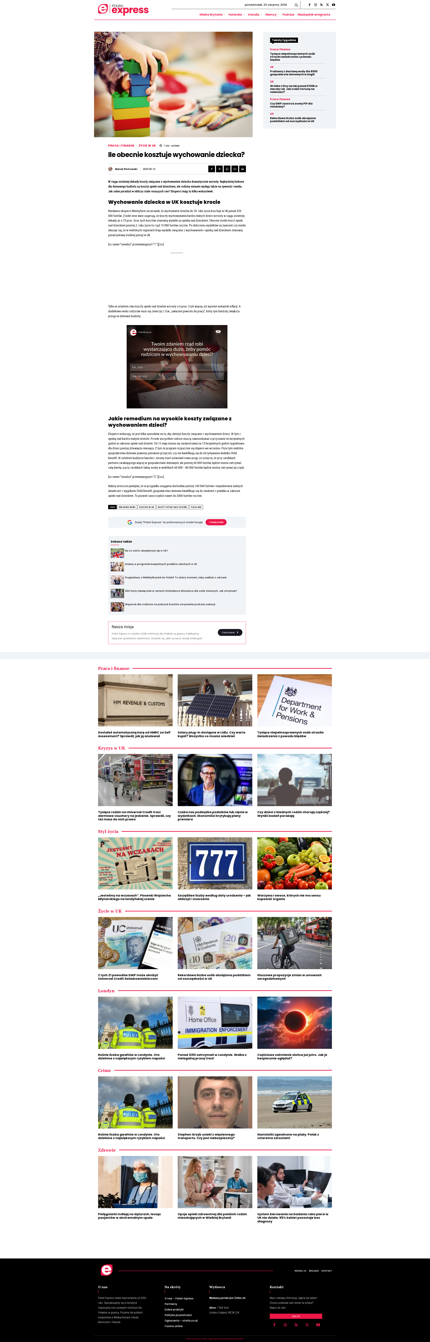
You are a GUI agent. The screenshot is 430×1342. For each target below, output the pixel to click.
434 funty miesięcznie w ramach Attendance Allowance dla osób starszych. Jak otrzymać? (181, 591)
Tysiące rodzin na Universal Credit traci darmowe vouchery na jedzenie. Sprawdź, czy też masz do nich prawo (134, 815)
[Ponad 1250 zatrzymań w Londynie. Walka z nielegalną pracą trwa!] (215, 1023)
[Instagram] (315, 5)
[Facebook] (309, 5)
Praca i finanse (121, 145)
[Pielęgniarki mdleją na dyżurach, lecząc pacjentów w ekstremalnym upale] (135, 1182)
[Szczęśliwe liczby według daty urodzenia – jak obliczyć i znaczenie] (215, 863)
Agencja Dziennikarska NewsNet (225, 1338)
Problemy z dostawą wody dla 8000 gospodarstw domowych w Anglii (293, 73)
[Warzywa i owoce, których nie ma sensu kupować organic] (294, 863)
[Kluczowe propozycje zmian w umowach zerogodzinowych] (294, 943)
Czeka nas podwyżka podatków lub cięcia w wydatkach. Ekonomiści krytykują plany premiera (213, 815)
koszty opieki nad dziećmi (172, 507)
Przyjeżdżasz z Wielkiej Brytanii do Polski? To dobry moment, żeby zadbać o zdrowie (176, 577)
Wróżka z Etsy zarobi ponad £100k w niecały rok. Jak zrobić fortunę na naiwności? (293, 89)
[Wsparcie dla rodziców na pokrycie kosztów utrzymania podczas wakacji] (117, 607)
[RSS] (321, 5)
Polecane (196, 507)
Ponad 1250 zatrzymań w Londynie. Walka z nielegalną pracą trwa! (212, 1057)
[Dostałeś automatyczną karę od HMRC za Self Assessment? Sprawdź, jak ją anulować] (135, 700)
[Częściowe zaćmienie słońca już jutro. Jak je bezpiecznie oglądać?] (294, 1023)
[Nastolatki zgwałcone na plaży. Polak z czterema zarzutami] (294, 1102)
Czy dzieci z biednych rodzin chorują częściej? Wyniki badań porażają (293, 814)
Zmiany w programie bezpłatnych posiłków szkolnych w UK (161, 564)
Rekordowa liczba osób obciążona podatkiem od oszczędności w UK (293, 119)
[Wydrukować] (242, 169)
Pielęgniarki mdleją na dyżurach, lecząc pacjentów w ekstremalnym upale (129, 1216)
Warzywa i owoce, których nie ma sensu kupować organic (289, 897)
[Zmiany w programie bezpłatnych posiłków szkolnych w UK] (117, 566)
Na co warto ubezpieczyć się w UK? (146, 550)
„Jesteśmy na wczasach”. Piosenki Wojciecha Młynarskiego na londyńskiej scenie (134, 897)
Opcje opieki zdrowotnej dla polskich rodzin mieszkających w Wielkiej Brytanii (212, 1216)
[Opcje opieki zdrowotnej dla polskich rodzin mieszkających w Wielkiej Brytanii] (215, 1182)
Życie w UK (147, 145)
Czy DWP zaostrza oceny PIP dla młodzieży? (291, 105)
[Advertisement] (177, 278)
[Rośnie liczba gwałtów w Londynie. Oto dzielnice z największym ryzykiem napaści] (135, 1023)
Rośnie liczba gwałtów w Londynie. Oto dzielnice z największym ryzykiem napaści (131, 1057)
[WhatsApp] (227, 169)
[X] (328, 5)
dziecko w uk (146, 507)
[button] (296, 5)
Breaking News (127, 507)
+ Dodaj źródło (216, 522)
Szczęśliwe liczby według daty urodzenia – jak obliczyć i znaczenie (214, 897)
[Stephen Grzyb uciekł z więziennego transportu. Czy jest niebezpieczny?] (215, 1102)
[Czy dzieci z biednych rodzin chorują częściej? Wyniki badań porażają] (294, 780)
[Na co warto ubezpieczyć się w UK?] (117, 553)
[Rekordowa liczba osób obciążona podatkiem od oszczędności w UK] (215, 943)
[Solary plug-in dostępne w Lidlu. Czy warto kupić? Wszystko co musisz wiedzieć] (215, 700)
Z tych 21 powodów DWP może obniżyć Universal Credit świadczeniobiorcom (128, 977)
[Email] (234, 169)
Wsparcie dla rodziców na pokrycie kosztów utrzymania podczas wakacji (170, 604)
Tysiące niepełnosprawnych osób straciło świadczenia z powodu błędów (292, 57)
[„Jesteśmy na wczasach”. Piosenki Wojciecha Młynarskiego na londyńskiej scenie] (135, 863)
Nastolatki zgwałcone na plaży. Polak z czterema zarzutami (288, 1136)
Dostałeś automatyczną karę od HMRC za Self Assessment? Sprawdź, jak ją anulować (134, 734)
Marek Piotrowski (126, 169)
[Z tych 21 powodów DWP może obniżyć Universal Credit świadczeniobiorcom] (135, 943)
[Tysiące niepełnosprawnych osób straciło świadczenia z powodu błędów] (294, 700)
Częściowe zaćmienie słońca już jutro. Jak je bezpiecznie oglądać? (292, 1057)
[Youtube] (334, 5)
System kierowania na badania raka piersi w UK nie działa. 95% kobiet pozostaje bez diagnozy (292, 1217)
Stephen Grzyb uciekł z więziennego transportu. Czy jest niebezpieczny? (206, 1136)
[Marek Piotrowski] (111, 169)
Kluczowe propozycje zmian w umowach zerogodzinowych (289, 977)
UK (272, 67)
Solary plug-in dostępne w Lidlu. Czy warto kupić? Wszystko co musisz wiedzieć (211, 734)
